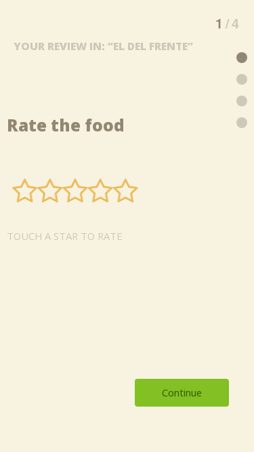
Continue (182, 392)
